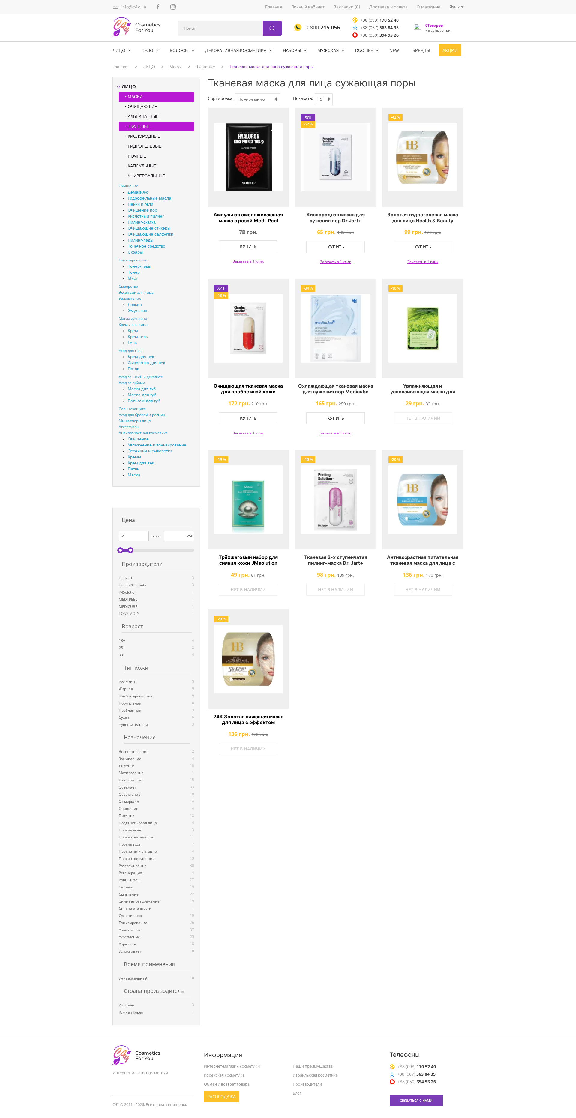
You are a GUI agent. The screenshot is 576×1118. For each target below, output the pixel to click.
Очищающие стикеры (149, 228)
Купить (248, 246)
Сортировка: (221, 98)
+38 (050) (379, 35)
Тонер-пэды (139, 266)
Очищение (128, 185)
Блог (297, 1093)
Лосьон (135, 304)
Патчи (134, 368)
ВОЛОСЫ (179, 50)
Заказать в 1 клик (248, 261)
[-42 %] (422, 157)
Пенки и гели (140, 204)
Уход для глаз (130, 350)
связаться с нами (416, 1100)
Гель (132, 342)
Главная (273, 6)
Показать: (303, 98)
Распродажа (221, 1096)
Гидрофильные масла (149, 198)
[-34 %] (335, 328)
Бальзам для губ (144, 400)
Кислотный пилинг (146, 216)
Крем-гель (138, 336)
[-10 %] (422, 328)
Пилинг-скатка (142, 222)
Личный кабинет (308, 6)
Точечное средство (146, 246)
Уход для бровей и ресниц (142, 414)
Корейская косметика (224, 1075)
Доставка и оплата (388, 6)
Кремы (134, 457)
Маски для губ (142, 388)
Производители (307, 1084)
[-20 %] (422, 499)
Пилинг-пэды (140, 240)
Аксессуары (129, 426)
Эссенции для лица (136, 292)
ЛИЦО (118, 50)
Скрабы (135, 252)
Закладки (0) (347, 6)
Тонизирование (133, 260)
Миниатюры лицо (135, 420)
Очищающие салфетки (150, 234)
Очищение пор (142, 210)
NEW (394, 50)
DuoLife (364, 50)
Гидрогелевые (144, 146)
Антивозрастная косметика (143, 432)
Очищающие (142, 106)
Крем (133, 330)
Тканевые (205, 66)
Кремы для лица (133, 324)
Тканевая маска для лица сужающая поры (272, 66)
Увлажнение (130, 298)
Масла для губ (142, 394)
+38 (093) (379, 20)
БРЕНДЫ (421, 50)
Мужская (328, 50)
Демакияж (138, 192)
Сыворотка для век (146, 362)
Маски (176, 66)
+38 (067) (379, 27)
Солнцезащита (132, 408)
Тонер (134, 272)
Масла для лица (133, 318)
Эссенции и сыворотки (150, 451)
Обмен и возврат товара (227, 1084)
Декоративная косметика (235, 50)
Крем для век (141, 356)
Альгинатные (143, 116)
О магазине (428, 6)
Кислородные (144, 136)
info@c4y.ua (134, 6)
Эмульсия (137, 310)
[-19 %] (248, 499)
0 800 (322, 27)
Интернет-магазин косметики (232, 1066)
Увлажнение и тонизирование (157, 445)
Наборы (292, 50)
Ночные (137, 156)
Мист (133, 278)
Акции (450, 50)
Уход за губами (132, 382)
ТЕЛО (147, 50)
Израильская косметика (315, 1075)
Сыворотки (128, 286)
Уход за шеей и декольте (141, 376)
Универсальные (146, 175)
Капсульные (142, 166)
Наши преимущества (313, 1066)
